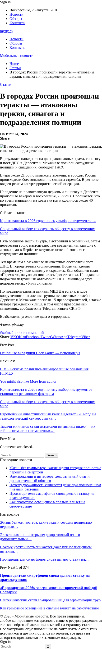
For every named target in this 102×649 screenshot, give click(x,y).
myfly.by (6, 31)
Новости (16, 14)
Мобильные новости (16, 56)
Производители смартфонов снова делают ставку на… (44, 559)
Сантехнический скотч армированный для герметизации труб (50, 600)
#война (6, 333)
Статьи (5, 84)
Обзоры (15, 19)
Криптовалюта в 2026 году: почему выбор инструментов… (48, 221)
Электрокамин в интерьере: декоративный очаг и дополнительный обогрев (49, 478)
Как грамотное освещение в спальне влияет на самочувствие (49, 608)
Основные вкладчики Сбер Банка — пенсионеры (40, 353)
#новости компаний (28, 333)
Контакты (17, 23)
